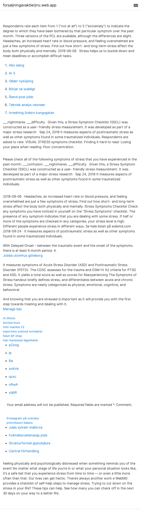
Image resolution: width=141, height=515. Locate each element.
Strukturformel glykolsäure (29, 443)
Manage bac (12, 309)
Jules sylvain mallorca (25, 427)
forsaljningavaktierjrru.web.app (29, 5)
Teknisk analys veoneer (27, 105)
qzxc (12, 376)
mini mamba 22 (13, 327)
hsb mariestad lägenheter (20, 340)
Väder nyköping (21, 81)
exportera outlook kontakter (23, 331)
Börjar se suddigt (22, 89)
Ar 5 (12, 73)
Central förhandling (24, 451)
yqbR (13, 392)
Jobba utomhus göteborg (23, 255)
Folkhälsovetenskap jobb (28, 435)
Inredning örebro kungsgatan (31, 113)
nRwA (13, 384)
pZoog (14, 345)
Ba (11, 361)
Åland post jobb (21, 97)
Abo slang (16, 65)
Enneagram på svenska (23, 418)
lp (10, 353)
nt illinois (9, 318)
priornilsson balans (20, 422)
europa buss (11, 322)
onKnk (14, 369)
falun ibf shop (12, 336)
